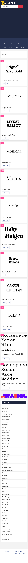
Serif (11, 40)
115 (12, 397)
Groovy (4, 465)
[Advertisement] (14, 23)
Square (4, 518)
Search (20, 6)
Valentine (4, 537)
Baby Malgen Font (8, 244)
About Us (7, 556)
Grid (3, 462)
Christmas (5, 422)
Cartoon (4, 416)
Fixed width (5, 451)
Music (3, 491)
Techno (10, 47)
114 (7, 397)
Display (17, 40)
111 (19, 394)
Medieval (4, 486)
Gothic (16, 47)
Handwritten (21, 43)
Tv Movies (5, 529)
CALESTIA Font (7, 327)
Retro (3, 502)
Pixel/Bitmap (5, 497)
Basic (4, 110)
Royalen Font (6, 217)
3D (3, 406)
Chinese (4, 419)
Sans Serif (5, 40)
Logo (3, 483)
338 (19, 397)
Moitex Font (6, 190)
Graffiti (4, 459)
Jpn (3, 481)
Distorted (4, 441)
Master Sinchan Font (9, 299)
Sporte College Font (9, 272)
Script (5, 43)
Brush (4, 411)
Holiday (22, 47)
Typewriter (5, 531)
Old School (5, 494)
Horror (4, 475)
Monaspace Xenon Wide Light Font (12, 355)
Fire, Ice (4, 449)
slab (7, 83)
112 (23, 394)
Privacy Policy (7, 552)
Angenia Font (6, 108)
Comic (4, 425)
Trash (3, 526)
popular (23, 40)
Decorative (5, 430)
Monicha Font (7, 162)
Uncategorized (6, 534)
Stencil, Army (5, 521)
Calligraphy (12, 43)
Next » (24, 397)
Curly (3, 427)
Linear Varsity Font (8, 135)
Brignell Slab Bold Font (10, 80)
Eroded (4, 443)
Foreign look (5, 454)
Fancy (5, 47)
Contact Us (8, 559)
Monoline (4, 489)
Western (4, 539)
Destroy (4, 433)
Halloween (5, 467)
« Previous (6, 394)
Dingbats (4, 435)
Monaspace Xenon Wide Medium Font (13, 384)
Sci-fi (3, 507)
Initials (4, 478)
